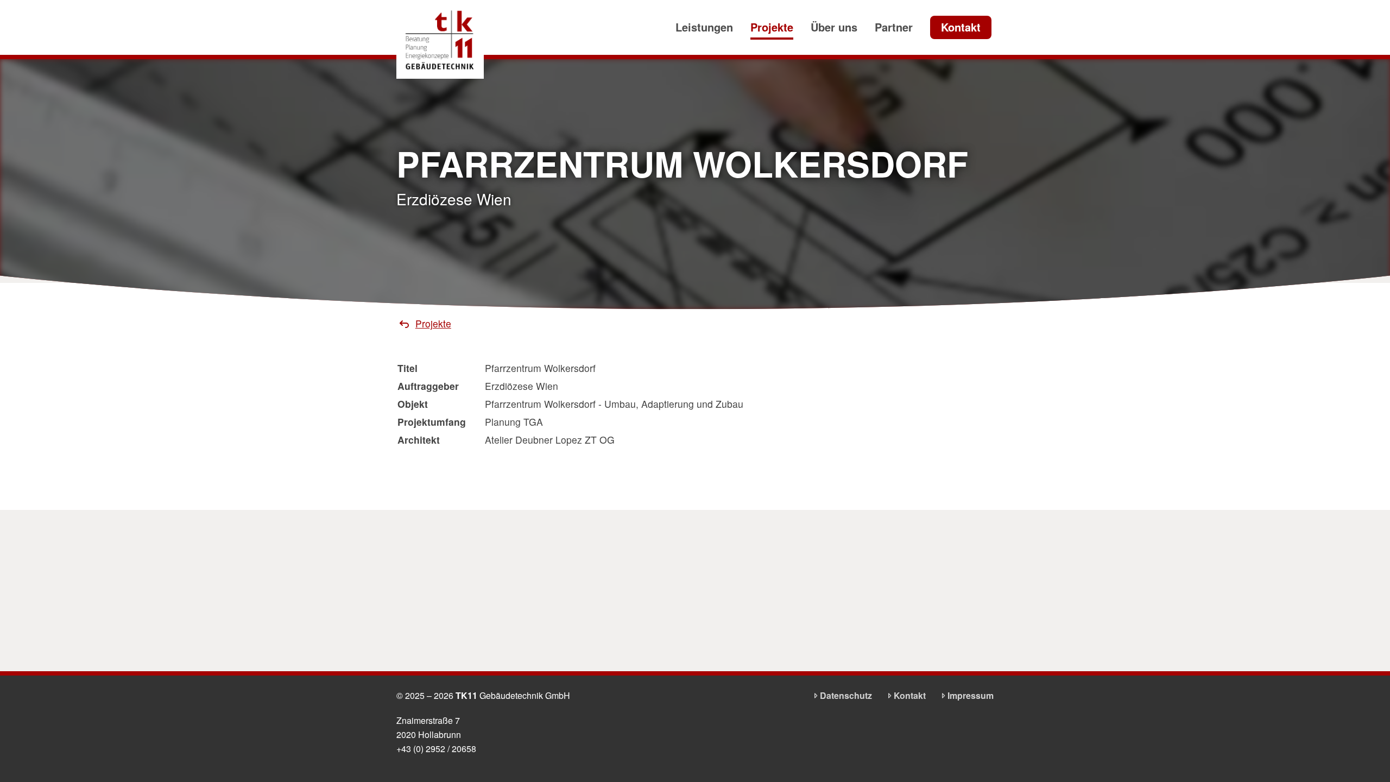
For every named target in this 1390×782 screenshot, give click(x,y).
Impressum (970, 695)
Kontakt (961, 27)
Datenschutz (846, 695)
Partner (894, 27)
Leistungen (704, 27)
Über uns (834, 27)
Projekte (771, 27)
